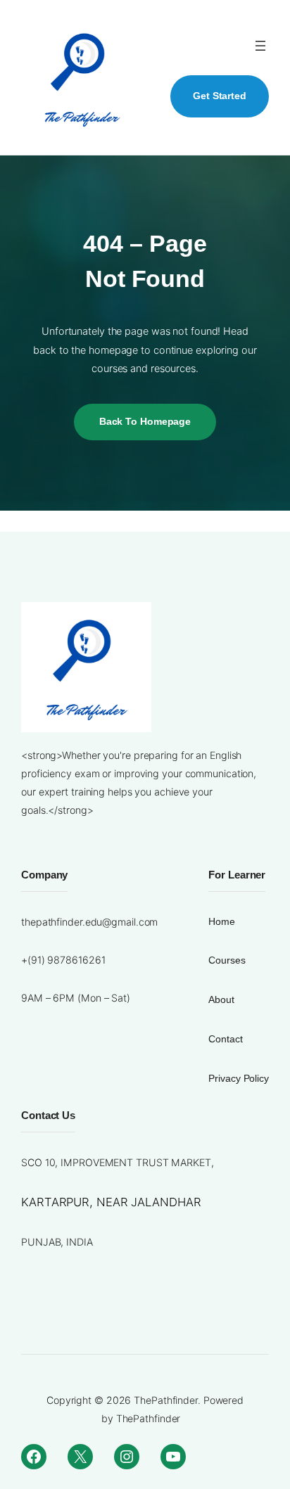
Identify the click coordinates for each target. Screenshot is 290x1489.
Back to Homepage (145, 421)
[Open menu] (260, 45)
